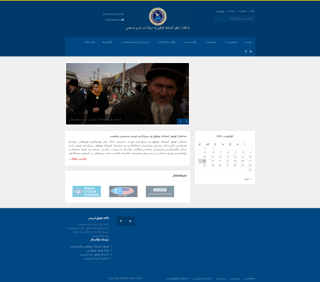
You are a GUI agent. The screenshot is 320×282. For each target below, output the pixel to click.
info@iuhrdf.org (113, 19)
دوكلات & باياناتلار (167, 42)
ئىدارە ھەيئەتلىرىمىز (202, 278)
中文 (252, 11)
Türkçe (231, 11)
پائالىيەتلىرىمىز (190, 42)
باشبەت (248, 42)
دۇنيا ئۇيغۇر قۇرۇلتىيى (97, 250)
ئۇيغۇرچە (220, 11)
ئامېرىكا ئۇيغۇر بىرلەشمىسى (94, 254)
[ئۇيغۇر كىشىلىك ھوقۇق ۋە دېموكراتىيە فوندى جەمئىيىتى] (158, 19)
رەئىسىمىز (221, 278)
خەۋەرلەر (211, 42)
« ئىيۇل (248, 179)
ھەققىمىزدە (231, 42)
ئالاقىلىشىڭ (107, 42)
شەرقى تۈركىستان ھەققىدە (135, 42)
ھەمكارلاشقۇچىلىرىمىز (177, 278)
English (242, 11)
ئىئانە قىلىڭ (89, 42)
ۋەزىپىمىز (234, 278)
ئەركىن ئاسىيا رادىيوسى (96, 258)
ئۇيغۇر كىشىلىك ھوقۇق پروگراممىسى (89, 246)
